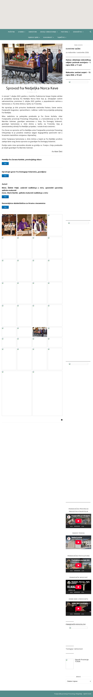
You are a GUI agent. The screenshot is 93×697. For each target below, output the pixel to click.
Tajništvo (61, 37)
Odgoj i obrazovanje (48, 32)
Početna (11, 32)
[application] (78, 521)
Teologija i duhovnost (74, 649)
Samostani (33, 32)
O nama (21, 32)
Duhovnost (47, 37)
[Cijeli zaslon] (89, 526)
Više (5, 163)
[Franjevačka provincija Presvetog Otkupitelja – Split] (46, 14)
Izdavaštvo (77, 32)
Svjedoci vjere (33, 37)
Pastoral (64, 32)
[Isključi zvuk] (86, 526)
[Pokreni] (68, 526)
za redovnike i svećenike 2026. (77, 52)
